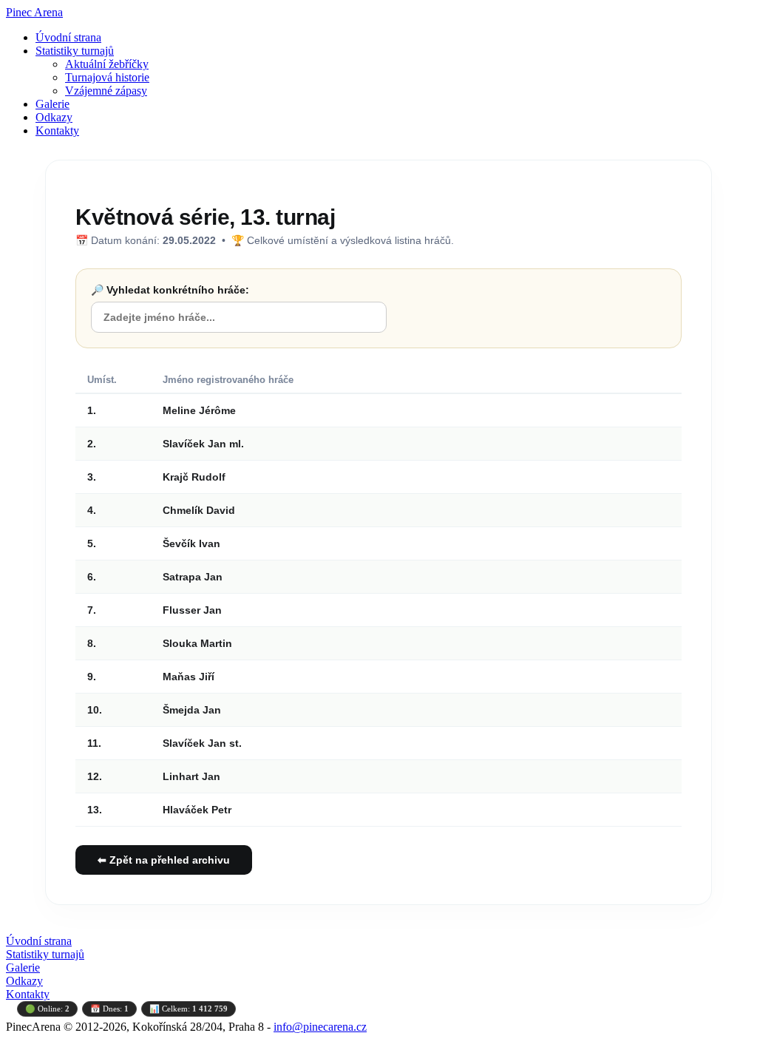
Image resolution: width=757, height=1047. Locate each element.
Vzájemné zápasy (106, 90)
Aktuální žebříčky (107, 64)
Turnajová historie (107, 77)
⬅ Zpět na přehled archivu (164, 860)
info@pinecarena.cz (320, 1026)
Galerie (52, 104)
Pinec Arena (34, 12)
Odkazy (53, 117)
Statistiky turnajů (74, 50)
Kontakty (57, 130)
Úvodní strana (68, 37)
